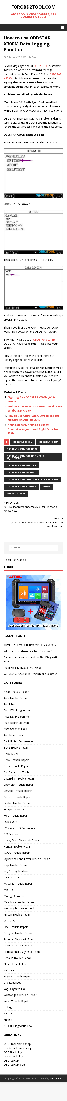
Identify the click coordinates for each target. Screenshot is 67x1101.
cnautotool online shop (18, 1048)
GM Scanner (11, 834)
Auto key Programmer (17, 716)
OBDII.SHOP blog (14, 1064)
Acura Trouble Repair (16, 692)
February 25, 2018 (16, 57)
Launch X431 (11, 877)
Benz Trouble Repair (16, 747)
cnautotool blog (13, 1056)
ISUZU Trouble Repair (17, 852)
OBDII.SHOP (11, 1060)
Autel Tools (10, 704)
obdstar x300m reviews (21, 486)
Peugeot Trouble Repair (18, 933)
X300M (46, 486)
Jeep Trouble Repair (15, 865)
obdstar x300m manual (21, 472)
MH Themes (56, 1078)
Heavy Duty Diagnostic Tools (21, 840)
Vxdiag (8, 1007)
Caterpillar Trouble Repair (19, 778)
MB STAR (9, 890)
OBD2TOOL (41, 66)
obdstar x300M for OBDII (22, 449)
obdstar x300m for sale (21, 465)
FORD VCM (10, 821)
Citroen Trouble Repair (17, 797)
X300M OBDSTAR (16, 493)
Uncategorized (12, 982)
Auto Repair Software (17, 722)
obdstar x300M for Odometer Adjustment (25, 457)
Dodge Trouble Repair (17, 803)
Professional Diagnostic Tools (22, 952)
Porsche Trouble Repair (18, 945)
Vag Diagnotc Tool (15, 989)
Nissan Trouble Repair (17, 914)
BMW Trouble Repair (16, 760)
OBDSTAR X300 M (23, 442)
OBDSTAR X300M (48, 442)
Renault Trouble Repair (17, 958)
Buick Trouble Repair (16, 766)
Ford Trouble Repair (16, 815)
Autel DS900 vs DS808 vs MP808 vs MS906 (30, 645)
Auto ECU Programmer (17, 710)
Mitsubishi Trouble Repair (19, 902)
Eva (34, 57)
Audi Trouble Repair (15, 698)
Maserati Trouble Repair (18, 883)
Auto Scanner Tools (16, 729)
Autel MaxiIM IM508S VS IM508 (23, 667)
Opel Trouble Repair (16, 927)
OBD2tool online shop (17, 1044)
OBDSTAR (10, 921)
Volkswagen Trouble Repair (20, 995)
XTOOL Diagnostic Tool (18, 1026)
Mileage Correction (15, 896)
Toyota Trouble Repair (17, 976)
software (9, 970)
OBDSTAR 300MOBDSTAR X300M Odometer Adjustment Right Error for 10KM (32, 429)
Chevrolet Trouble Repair (19, 784)
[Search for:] (33, 548)
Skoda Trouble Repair (17, 964)
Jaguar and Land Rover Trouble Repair (27, 859)
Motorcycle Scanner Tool (19, 908)
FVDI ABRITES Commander (20, 828)
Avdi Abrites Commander (19, 741)
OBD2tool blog (13, 1052)
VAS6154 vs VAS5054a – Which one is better (30, 674)
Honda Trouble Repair (17, 846)
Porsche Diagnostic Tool (19, 939)
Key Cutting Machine (16, 871)
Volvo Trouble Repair (16, 1001)
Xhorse (8, 1020)
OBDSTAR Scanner (45, 339)
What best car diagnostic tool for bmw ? (28, 651)
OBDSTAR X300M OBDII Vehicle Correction (32, 479)
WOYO (8, 1013)
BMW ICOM (11, 753)
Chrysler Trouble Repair (18, 790)
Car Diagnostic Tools (16, 772)
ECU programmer (14, 809)
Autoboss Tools (13, 735)
